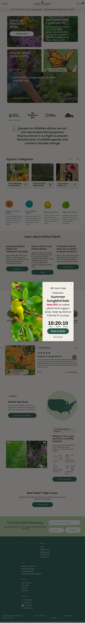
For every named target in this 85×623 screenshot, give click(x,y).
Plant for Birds (58, 331)
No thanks (58, 337)
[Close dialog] (71, 284)
